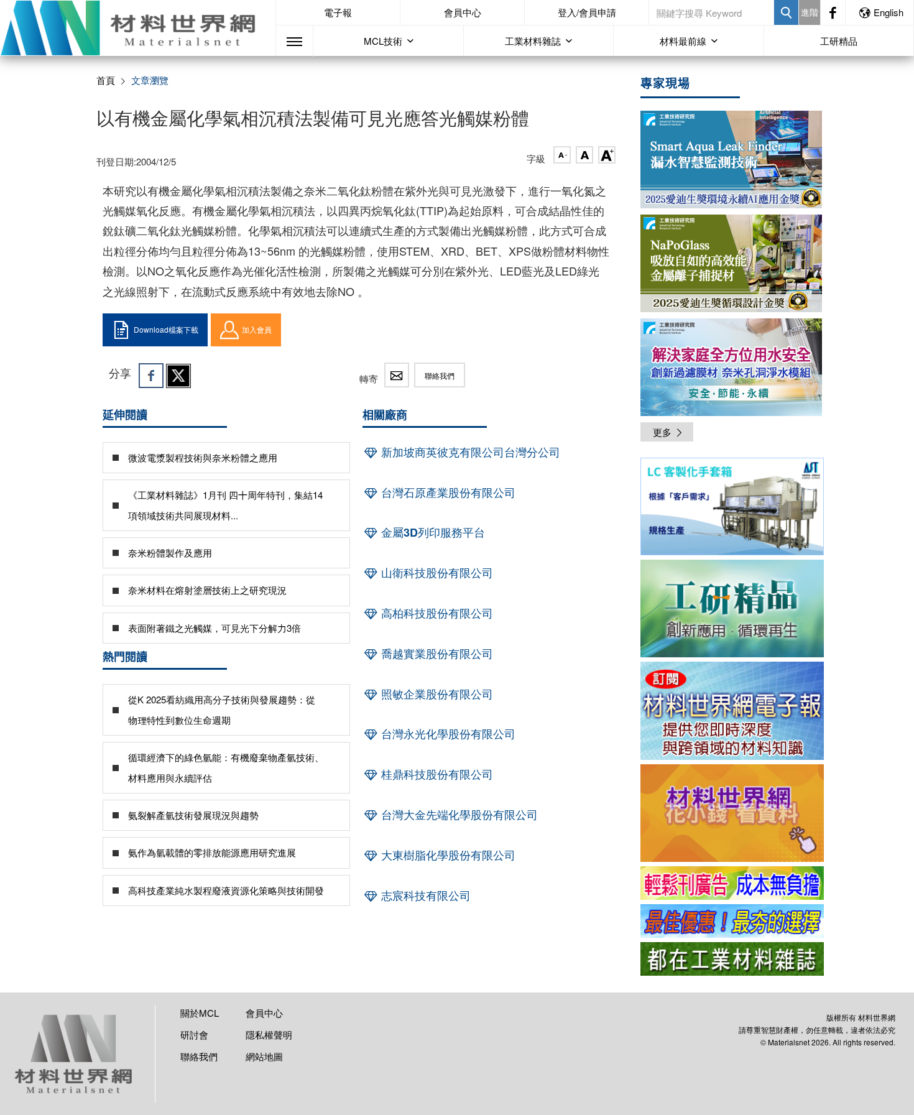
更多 (662, 431)
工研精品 (838, 40)
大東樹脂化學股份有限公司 (446, 855)
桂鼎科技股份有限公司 (435, 774)
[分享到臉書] (151, 376)
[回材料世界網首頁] (137, 28)
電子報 (338, 12)
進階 (809, 12)
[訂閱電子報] (732, 710)
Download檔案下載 (166, 329)
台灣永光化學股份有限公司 (446, 734)
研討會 (194, 1034)
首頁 (105, 79)
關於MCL (199, 1012)
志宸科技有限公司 (424, 895)
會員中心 (462, 12)
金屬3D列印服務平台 (431, 532)
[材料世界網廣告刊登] (732, 883)
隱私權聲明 (269, 1034)
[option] (732, 509)
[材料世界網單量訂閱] (732, 813)
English (888, 12)
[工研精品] (732, 608)
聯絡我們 (440, 375)
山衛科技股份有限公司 (435, 573)
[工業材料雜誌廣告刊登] (732, 921)
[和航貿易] (732, 506)
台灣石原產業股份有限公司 (446, 492)
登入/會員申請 (587, 12)
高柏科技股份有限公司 (435, 613)
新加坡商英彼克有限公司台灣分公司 (469, 452)
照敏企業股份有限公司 (435, 694)
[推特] (178, 376)
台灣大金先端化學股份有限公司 (458, 815)
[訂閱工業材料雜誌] (732, 959)
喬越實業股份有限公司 (435, 653)
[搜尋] (786, 12)
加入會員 (257, 329)
